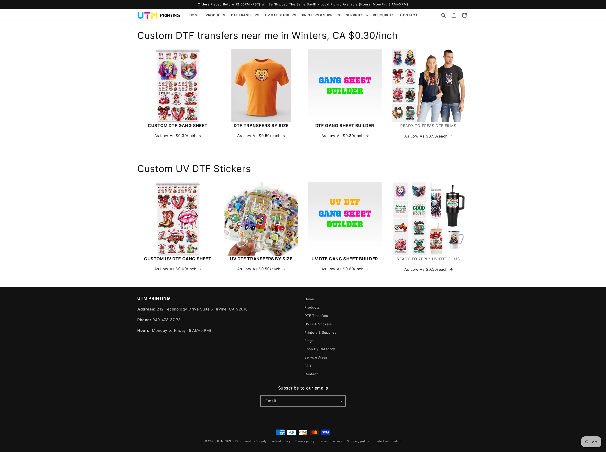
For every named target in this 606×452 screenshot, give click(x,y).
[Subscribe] (340, 401)
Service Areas (316, 357)
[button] (356, 15)
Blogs (309, 341)
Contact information (387, 441)
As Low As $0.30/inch (175, 135)
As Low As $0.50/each (259, 135)
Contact (311, 374)
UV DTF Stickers (318, 324)
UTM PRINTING (227, 441)
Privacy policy (305, 441)
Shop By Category (319, 349)
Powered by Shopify (253, 441)
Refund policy (281, 441)
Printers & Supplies (320, 332)
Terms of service (330, 441)
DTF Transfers (316, 316)
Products (312, 308)
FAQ (307, 366)
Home (309, 299)
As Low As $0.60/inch (175, 268)
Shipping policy (358, 441)
